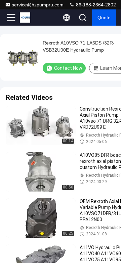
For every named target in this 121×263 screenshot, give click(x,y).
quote (104, 17)
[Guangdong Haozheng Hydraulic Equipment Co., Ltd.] (33, 17)
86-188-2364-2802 (95, 4)
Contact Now (68, 68)
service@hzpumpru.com (38, 4)
